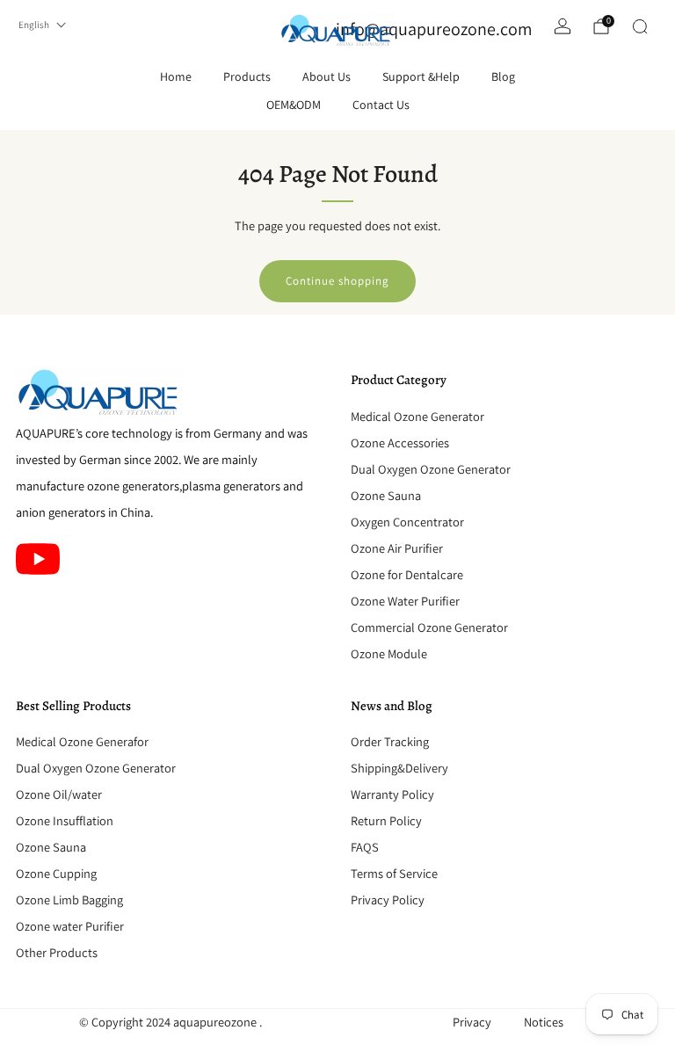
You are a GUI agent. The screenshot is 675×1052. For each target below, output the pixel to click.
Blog (503, 76)
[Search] (640, 26)
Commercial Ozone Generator (429, 627)
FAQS (365, 846)
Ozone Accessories (400, 442)
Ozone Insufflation (64, 820)
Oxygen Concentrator (407, 521)
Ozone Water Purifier (405, 600)
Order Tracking (390, 741)
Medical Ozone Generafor (82, 741)
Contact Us (381, 104)
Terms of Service (394, 873)
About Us (326, 76)
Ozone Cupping (56, 873)
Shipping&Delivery (399, 767)
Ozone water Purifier (70, 926)
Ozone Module (389, 653)
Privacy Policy (388, 899)
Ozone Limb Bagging (69, 899)
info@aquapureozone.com (434, 29)
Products (247, 76)
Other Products (57, 952)
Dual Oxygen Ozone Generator (431, 469)
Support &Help (421, 76)
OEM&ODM (293, 104)
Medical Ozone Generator (417, 416)
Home (176, 76)
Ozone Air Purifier (397, 548)
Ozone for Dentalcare (407, 574)
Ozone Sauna (386, 495)
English (33, 24)
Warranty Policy (392, 794)
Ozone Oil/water (59, 794)
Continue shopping (337, 280)
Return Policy (386, 820)
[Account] (562, 26)
